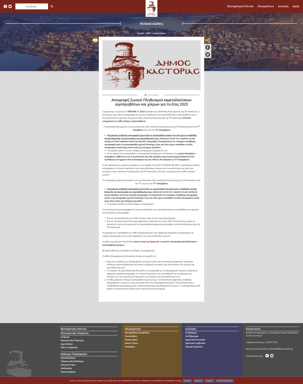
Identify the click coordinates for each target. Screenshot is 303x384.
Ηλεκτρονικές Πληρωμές (72, 340)
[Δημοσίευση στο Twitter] (207, 54)
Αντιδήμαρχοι (192, 336)
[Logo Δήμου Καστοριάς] (151, 8)
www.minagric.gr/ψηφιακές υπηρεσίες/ (152, 241)
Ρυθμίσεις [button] (209, 381)
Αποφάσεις (130, 346)
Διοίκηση (283, 6)
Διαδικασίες (66, 368)
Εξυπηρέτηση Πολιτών (240, 6)
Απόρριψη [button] (198, 381)
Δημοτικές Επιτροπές (195, 339)
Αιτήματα (65, 337)
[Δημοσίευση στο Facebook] (207, 47)
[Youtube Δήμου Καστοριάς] (10, 6)
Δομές (296, 6)
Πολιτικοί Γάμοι (68, 364)
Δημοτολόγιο (67, 344)
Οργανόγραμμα (68, 357)
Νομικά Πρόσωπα (193, 346)
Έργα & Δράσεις (68, 371)
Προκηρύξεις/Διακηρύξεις (137, 332)
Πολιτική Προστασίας (224, 381)
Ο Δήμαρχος (191, 332)
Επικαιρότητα (266, 6)
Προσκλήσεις (131, 336)
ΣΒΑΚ (148, 33)
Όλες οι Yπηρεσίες (69, 347)
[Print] (95, 40)
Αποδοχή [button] (187, 381)
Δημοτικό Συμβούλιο (195, 343)
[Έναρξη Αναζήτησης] (52, 6)
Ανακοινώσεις (159, 33)
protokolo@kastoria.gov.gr (280, 348)
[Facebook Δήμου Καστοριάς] (5, 6)
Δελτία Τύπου (131, 343)
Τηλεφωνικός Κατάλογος (72, 361)
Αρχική (140, 33)
